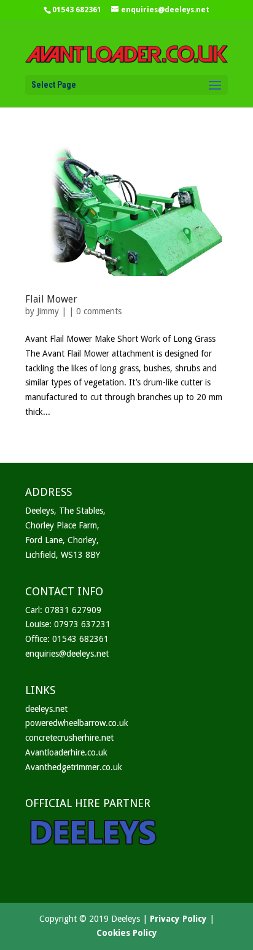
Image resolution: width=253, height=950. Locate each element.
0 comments (99, 311)
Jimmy (48, 311)
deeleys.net (46, 709)
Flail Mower (51, 299)
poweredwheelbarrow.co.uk (76, 723)
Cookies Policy (126, 933)
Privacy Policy (178, 919)
